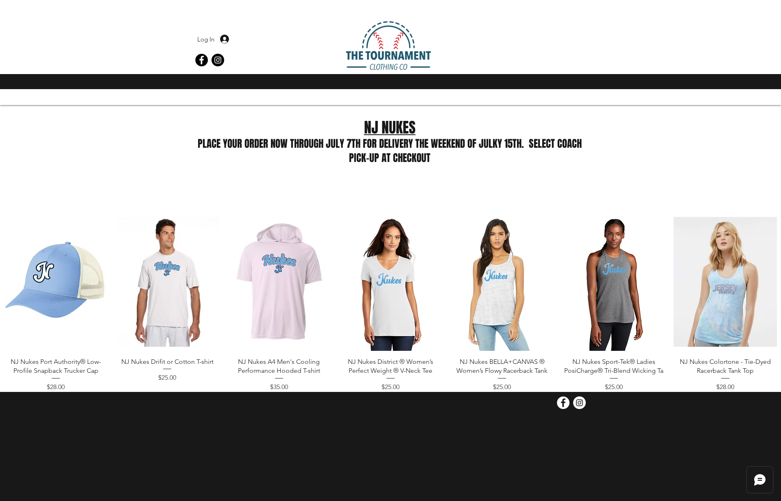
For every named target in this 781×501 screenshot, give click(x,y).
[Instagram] (218, 60)
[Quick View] (55, 282)
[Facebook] (201, 60)
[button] (583, 83)
